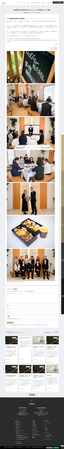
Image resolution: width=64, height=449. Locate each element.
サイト (8, 312)
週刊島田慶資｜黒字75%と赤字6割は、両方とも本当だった (25, 376)
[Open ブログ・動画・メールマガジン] (40, 2)
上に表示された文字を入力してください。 (14, 318)
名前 (8, 305)
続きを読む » (8, 359)
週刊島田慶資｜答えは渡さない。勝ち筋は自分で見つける (11, 347)
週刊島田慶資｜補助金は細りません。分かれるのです (11, 376)
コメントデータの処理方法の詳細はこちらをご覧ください (38, 324)
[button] (32, 395)
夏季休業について (50, 375)
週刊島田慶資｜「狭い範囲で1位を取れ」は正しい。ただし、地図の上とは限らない (52, 348)
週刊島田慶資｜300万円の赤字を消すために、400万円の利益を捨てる (38, 376)
